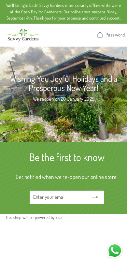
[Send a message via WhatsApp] (115, 251)
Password (115, 35)
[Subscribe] (95, 197)
